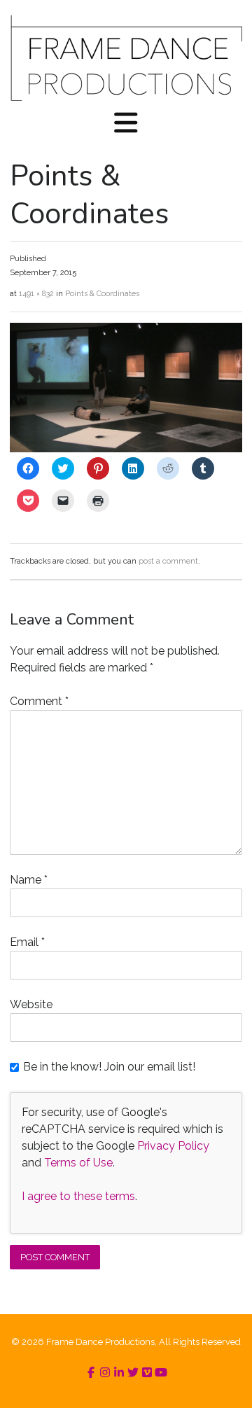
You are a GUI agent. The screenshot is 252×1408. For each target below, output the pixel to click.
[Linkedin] (119, 1372)
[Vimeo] (147, 1372)
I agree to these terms (78, 1196)
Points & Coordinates (102, 293)
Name (29, 879)
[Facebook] (91, 1372)
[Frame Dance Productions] (125, 58)
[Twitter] (133, 1372)
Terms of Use (78, 1162)
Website (31, 1004)
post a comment (168, 561)
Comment (39, 701)
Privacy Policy (173, 1145)
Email (27, 942)
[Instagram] (105, 1372)
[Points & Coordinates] (125, 448)
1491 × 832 (36, 293)
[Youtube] (161, 1372)
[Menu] (126, 124)
